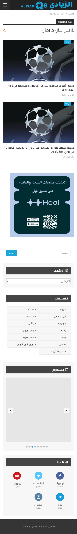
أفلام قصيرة (28, 337)
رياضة (67, 41)
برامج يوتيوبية (28, 330)
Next (66, 410)
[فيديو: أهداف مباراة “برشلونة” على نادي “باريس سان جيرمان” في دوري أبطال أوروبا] (38, 122)
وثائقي (31, 323)
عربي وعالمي (60, 316)
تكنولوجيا (62, 323)
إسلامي (62, 344)
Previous (10, 410)
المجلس (30, 309)
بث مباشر (30, 316)
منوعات (63, 337)
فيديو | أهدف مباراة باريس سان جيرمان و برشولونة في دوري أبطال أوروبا (40, 87)
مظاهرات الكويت (58, 351)
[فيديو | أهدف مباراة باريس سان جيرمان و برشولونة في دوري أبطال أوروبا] (38, 60)
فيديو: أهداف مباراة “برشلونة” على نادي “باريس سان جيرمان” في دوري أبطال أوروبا (39, 149)
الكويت (63, 309)
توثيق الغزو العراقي (25, 344)
